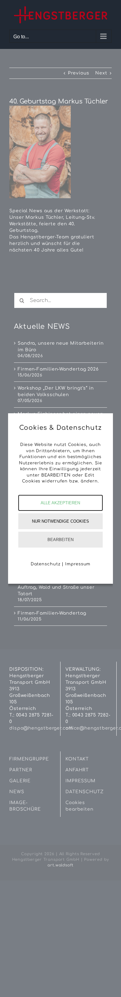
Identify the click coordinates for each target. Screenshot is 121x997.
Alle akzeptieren (60, 503)
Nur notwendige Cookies (60, 521)
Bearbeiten (60, 539)
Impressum (77, 564)
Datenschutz (45, 564)
